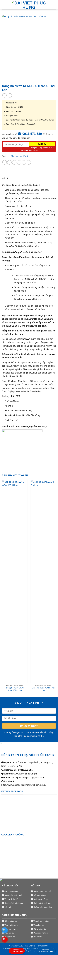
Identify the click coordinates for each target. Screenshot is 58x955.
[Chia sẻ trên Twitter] (14, 162)
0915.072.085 (17, 951)
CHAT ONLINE (46, 951)
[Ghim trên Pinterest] (24, 162)
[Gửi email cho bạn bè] (19, 162)
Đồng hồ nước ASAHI (19, 156)
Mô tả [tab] (5, 178)
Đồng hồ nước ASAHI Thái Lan (43, 689)
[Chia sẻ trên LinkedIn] (29, 162)
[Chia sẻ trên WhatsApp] (4, 162)
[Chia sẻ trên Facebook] (9, 162)
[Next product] (4, 95)
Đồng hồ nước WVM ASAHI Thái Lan (15, 689)
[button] (3, 4)
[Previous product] (10, 95)
